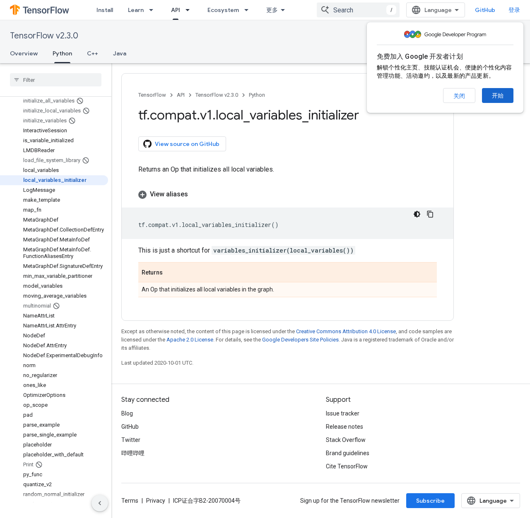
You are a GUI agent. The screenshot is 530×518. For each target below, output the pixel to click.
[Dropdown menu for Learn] (154, 10)
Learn (136, 10)
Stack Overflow (346, 440)
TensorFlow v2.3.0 (44, 36)
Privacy (155, 500)
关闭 (459, 96)
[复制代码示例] (430, 214)
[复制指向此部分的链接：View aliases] (196, 194)
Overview (24, 53)
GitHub (485, 10)
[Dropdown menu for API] (190, 10)
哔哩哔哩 (133, 453)
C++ (92, 53)
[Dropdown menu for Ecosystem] (249, 10)
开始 (498, 95)
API (175, 10)
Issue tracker (342, 413)
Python (62, 53)
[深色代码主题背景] (417, 214)
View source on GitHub (187, 144)
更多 (272, 10)
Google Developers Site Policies (300, 340)
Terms (129, 500)
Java (119, 53)
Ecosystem (223, 10)
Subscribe (430, 500)
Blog (127, 413)
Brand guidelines (347, 453)
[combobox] (358, 9)
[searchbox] (55, 79)
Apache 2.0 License (189, 340)
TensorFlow (152, 95)
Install (104, 10)
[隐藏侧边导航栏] (100, 503)
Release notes (344, 426)
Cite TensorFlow (347, 466)
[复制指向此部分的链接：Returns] (171, 273)
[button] (287, 194)
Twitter (130, 440)
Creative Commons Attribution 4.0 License (346, 331)
